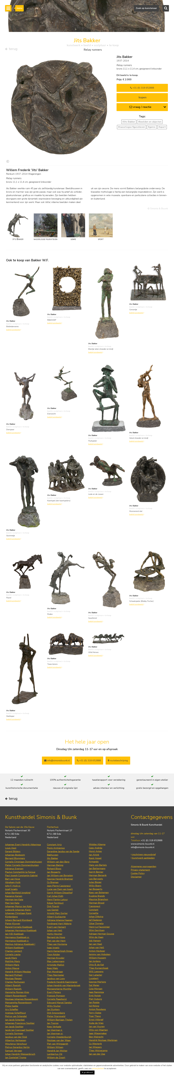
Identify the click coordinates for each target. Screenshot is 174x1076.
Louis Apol (10, 848)
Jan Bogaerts (53, 872)
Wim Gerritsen (96, 930)
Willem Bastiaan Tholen (59, 1019)
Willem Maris (12, 964)
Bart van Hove (12, 878)
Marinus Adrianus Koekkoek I (20, 944)
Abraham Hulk (12, 882)
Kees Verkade (54, 1026)
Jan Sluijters (53, 1009)
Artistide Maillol (55, 964)
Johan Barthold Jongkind (17, 892)
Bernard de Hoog (56, 937)
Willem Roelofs (13, 988)
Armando (94, 861)
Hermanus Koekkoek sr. (17, 937)
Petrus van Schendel (16, 1016)
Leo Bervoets (96, 878)
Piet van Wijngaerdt (57, 1043)
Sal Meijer (94, 985)
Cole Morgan (95, 988)
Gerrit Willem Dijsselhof (59, 892)
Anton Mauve (12, 968)
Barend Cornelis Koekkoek (18, 927)
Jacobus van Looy (56, 978)
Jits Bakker (52, 858)
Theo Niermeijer (55, 975)
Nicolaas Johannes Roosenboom (21, 999)
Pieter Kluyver (12, 923)
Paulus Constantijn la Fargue (20, 872)
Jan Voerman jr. (55, 1030)
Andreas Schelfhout (15, 1012)
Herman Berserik (97, 875)
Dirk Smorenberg (56, 1012)
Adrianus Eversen (14, 868)
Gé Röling (94, 1005)
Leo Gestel (52, 909)
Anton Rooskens (97, 1009)
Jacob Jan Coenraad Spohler (19, 1030)
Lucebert (93, 978)
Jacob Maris (11, 957)
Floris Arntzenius (56, 848)
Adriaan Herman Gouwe (101, 933)
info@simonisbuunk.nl (58, 760)
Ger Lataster (95, 975)
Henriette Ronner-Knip (17, 992)
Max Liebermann (55, 961)
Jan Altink (94, 854)
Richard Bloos (54, 868)
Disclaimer (136, 876)
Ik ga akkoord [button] (87, 1072)
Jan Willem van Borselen (60, 875)
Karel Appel (95, 858)
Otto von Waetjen (98, 1029)
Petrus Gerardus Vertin (17, 1047)
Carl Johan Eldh (55, 896)
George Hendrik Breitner (60, 878)
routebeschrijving (118, 760)
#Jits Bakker (128, 121)
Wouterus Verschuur (16, 1043)
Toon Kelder (53, 954)
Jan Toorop (52, 1023)
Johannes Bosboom (15, 854)
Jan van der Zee (97, 1054)
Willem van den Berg (58, 861)
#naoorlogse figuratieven (131, 126)
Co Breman (52, 882)
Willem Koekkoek (14, 947)
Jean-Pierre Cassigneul (59, 885)
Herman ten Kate (14, 899)
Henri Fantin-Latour (57, 899)
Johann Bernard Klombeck (18, 920)
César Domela (96, 923)
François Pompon (56, 995)
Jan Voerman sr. (55, 1033)
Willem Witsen (55, 1047)
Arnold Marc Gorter (57, 913)
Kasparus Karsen (13, 896)
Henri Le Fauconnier (99, 926)
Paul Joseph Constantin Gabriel (21, 875)
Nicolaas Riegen (13, 978)
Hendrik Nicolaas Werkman (103, 1040)
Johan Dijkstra (96, 916)
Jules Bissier (95, 882)
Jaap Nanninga (96, 992)
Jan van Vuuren (97, 1026)
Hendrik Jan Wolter (57, 1050)
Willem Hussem (97, 957)
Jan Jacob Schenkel (15, 1019)
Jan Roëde (94, 1002)
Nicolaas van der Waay (59, 1040)
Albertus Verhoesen (15, 1040)
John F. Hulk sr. (13, 885)
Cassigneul (94, 906)
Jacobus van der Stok (16, 1036)
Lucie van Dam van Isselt (60, 889)
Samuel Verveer (13, 1050)
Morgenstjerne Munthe (59, 988)
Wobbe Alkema (97, 844)
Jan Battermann (97, 868)
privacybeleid (98, 1068)
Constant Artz (54, 844)
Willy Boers (95, 885)
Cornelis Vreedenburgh (59, 1036)
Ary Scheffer (11, 1009)
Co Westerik (95, 1043)
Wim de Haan (96, 937)
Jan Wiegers (95, 1047)
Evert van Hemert (56, 927)
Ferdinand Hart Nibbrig (59, 923)
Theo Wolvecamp (98, 1050)
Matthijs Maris (12, 961)
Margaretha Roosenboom (18, 1002)
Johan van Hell (54, 930)
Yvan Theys (95, 1016)
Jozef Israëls (11, 889)
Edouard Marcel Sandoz (59, 1002)
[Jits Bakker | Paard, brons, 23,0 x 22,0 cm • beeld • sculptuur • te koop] (25, 569)
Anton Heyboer (97, 950)
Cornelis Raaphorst (57, 999)
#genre (151, 126)
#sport (162, 126)
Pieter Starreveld (56, 1016)
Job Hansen (95, 940)
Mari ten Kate (12, 903)
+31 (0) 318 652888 (143, 87)
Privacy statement (140, 869)
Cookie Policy (138, 873)
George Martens (97, 981)
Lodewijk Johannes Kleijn (18, 909)
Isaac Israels (53, 947)
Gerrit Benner (96, 871)
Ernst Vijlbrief (96, 1019)
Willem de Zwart (56, 1057)
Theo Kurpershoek (98, 968)
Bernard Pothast (13, 975)
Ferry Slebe (95, 1012)
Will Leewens (96, 971)
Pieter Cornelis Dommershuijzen (22, 865)
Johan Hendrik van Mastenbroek (63, 985)
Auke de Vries (96, 1023)
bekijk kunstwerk (13, 329)
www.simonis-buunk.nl (142, 843)
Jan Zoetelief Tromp (15, 1057)
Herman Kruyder (55, 957)
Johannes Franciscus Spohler (20, 1023)
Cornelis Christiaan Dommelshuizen (23, 861)
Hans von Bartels (98, 865)
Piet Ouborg (95, 999)
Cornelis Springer (14, 1033)
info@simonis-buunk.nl (142, 847)
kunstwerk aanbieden (143, 857)
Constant (93, 909)
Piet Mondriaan (55, 971)
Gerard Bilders (12, 851)
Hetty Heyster (54, 933)
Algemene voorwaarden (143, 866)
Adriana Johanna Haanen (59, 920)
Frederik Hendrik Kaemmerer (62, 982)
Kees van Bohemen (99, 892)
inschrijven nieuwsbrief (144, 854)
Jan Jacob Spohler (14, 1026)
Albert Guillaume (56, 916)
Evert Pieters (54, 992)
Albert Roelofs (13, 985)
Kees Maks (52, 968)
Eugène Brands (97, 896)
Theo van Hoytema (57, 944)
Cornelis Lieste (13, 954)
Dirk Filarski (53, 906)
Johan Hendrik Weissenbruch (20, 1054)
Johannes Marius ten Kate (18, 906)
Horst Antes (95, 851)
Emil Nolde (95, 995)
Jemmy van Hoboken (99, 954)
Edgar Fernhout (55, 903)
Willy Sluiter (54, 1006)
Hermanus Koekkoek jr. (17, 940)
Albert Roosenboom (15, 995)
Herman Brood (96, 902)
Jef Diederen (95, 920)
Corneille (93, 913)
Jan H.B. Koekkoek (14, 933)
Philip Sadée (11, 1006)
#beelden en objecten (149, 121)
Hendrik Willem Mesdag (18, 971)
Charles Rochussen (15, 982)
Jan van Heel (95, 944)
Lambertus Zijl (54, 1054)
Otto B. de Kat (96, 964)
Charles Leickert (13, 951)
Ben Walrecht (96, 1036)
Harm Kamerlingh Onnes (60, 951)
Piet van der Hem (56, 940)
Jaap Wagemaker (98, 1033)
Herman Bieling (55, 865)
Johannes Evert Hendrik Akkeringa (23, 844)
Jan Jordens (95, 961)
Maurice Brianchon (98, 899)
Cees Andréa (95, 847)
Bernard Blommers (15, 858)
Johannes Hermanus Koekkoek (20, 930)
